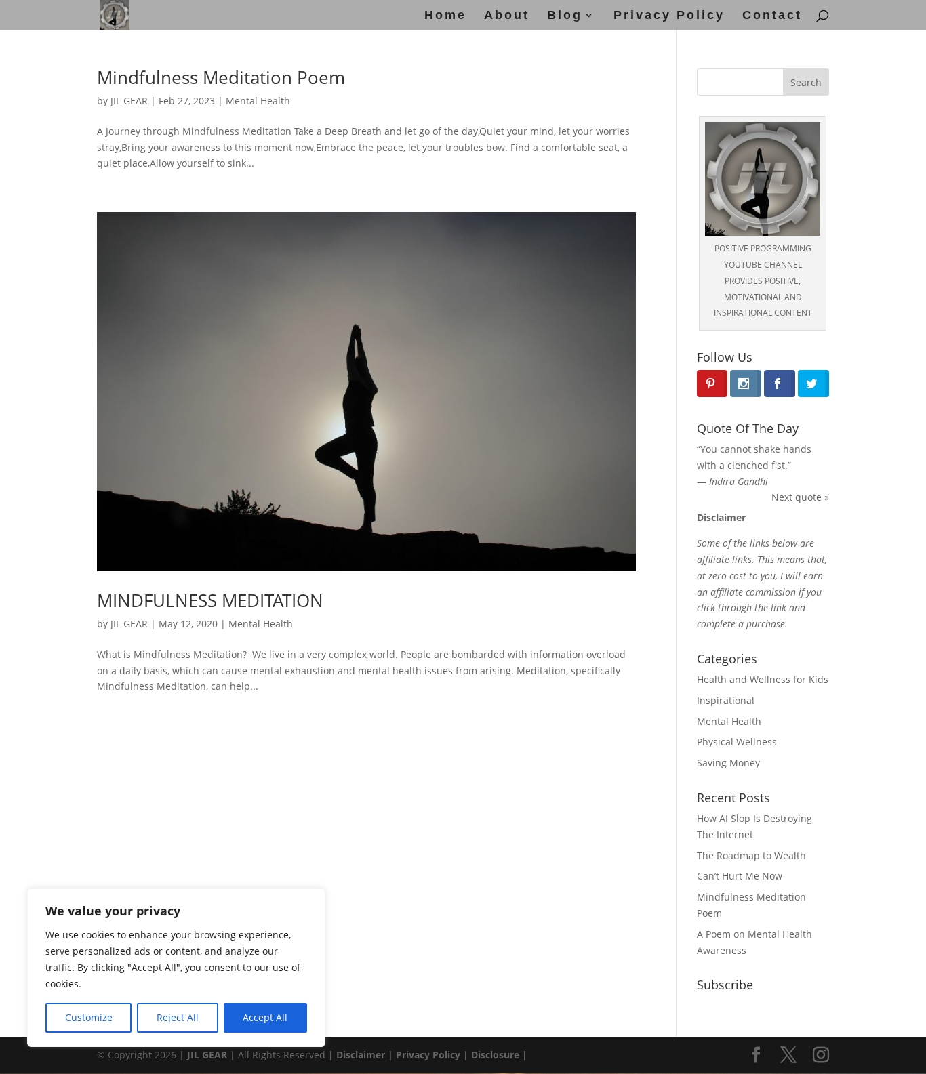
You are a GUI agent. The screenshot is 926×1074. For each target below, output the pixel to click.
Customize (89, 1017)
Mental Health (258, 100)
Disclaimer (359, 1054)
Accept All (265, 1017)
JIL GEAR (129, 100)
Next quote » (800, 497)
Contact (772, 16)
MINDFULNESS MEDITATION (210, 600)
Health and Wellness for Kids (762, 679)
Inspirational (725, 700)
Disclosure (495, 1054)
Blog (564, 16)
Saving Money (728, 762)
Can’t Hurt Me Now (739, 875)
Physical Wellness (737, 741)
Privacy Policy (669, 16)
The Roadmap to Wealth (751, 855)
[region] (176, 967)
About (506, 16)
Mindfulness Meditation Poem (221, 77)
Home (445, 16)
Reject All (178, 1017)
